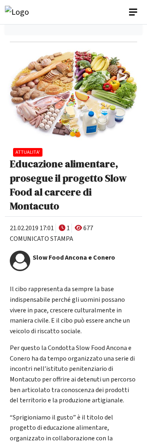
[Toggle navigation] (134, 12)
